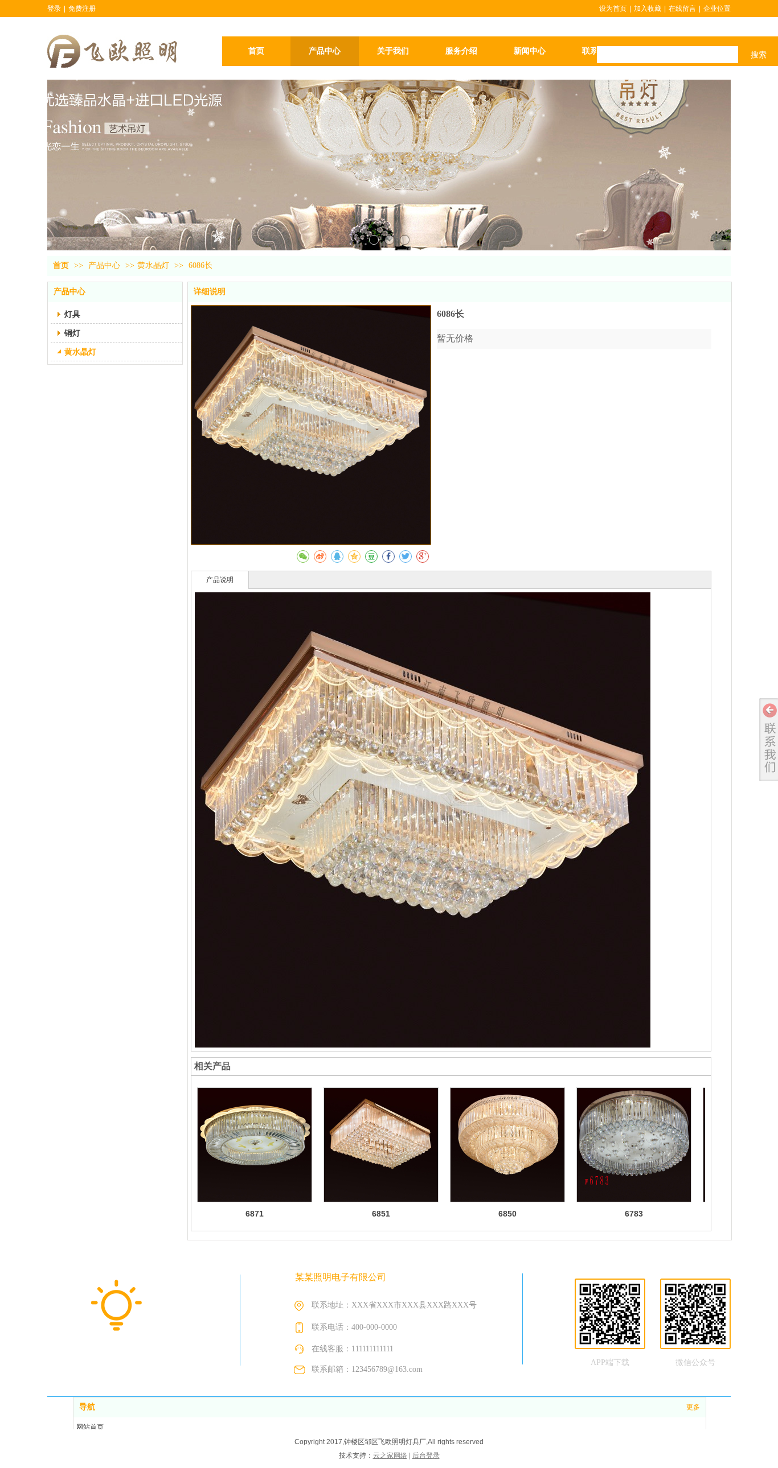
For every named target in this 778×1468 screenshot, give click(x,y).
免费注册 (82, 9)
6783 (634, 1213)
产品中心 (105, 265)
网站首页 (90, 1427)
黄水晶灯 (153, 265)
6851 (381, 1213)
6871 (254, 1213)
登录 (54, 9)
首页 (61, 265)
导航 (87, 1407)
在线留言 (682, 9)
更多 (693, 1407)
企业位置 (717, 9)
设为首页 (613, 9)
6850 (507, 1213)
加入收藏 (647, 9)
